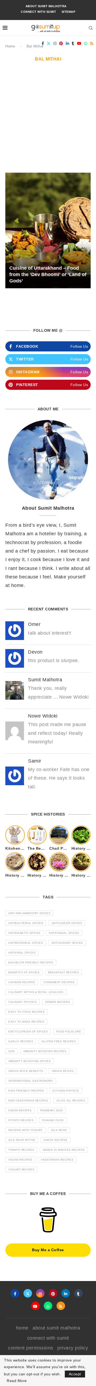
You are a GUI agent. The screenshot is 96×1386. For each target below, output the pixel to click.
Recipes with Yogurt (25, 1130)
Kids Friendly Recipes (26, 1090)
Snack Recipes (55, 1139)
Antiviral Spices (21, 952)
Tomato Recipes (21, 1149)
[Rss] (92, 43)
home (22, 1328)
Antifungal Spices (64, 932)
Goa (11, 1051)
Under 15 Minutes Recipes (64, 1149)
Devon (35, 652)
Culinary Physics (22, 1001)
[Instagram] (55, 43)
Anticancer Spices (67, 923)
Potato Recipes (21, 1120)
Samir (34, 761)
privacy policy (72, 1348)
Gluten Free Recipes (59, 1041)
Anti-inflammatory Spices (29, 913)
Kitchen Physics (66, 1090)
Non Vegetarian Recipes (28, 1100)
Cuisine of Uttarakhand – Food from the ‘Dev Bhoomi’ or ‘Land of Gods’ (47, 274)
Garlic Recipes (20, 1041)
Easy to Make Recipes (26, 1021)
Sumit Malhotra (45, 679)
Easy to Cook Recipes (26, 1011)
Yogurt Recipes (21, 1169)
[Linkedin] (67, 43)
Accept (75, 1374)
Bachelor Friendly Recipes (30, 962)
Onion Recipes (20, 1110)
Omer (34, 624)
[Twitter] (49, 43)
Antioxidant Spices (67, 942)
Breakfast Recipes (63, 972)
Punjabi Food (53, 1120)
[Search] (90, 28)
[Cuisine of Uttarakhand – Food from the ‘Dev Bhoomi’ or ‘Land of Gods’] (48, 230)
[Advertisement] (48, 122)
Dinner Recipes (57, 1001)
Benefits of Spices (23, 972)
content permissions (30, 1348)
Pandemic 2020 (51, 1110)
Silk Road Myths (21, 1139)
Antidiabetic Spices (24, 932)
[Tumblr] (73, 43)
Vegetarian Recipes (57, 1159)
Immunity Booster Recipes (44, 1051)
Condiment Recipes (59, 982)
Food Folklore (68, 1031)
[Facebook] (43, 43)
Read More (17, 1381)
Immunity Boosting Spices (29, 1061)
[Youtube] (79, 43)
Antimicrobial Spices (25, 942)
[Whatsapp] (85, 43)
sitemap (68, 11)
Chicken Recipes (21, 982)
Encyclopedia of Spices (28, 1031)
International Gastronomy (30, 1080)
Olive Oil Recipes (71, 1100)
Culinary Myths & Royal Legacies (35, 992)
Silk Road (59, 1130)
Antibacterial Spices (25, 923)
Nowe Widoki (43, 716)
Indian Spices (63, 1070)
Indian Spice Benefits (25, 1070)
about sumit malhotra (46, 6)
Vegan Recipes (20, 1159)
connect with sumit (38, 11)
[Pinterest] (61, 43)
